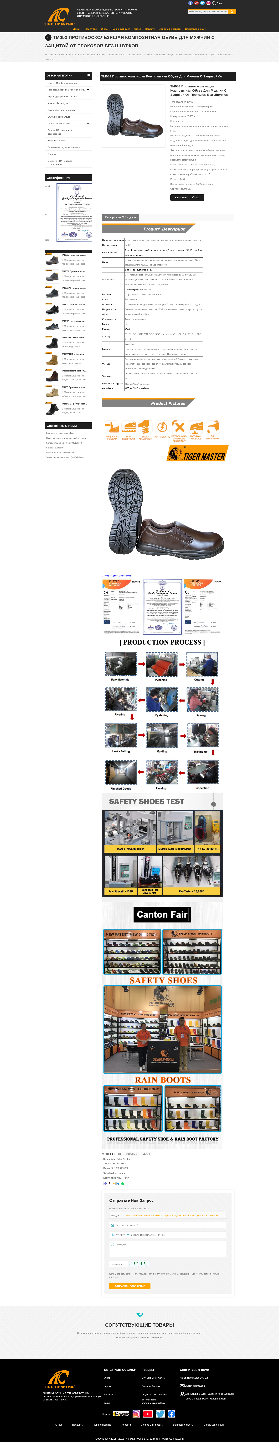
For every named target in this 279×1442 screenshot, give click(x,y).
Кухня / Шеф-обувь (58, 103)
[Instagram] (136, 1414)
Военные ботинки (57, 140)
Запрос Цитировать (152, 1424)
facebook (191, 3)
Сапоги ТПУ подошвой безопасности (60, 132)
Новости (150, 29)
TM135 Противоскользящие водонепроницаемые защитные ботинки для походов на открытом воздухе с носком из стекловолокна (75, 387)
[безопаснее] (121, 1413)
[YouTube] (148, 1414)
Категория (60, 54)
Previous (46, 208)
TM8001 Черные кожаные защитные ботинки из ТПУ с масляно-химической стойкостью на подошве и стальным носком (75, 304)
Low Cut (146, 1154)
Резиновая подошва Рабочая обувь (66, 89)
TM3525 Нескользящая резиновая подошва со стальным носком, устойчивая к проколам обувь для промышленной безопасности (75, 321)
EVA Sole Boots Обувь (59, 116)
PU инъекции (131, 1154)
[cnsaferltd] (118, 1183)
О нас (104, 29)
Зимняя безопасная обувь (61, 110)
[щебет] (160, 1414)
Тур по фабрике (120, 29)
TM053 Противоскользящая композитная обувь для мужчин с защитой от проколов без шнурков (170, 1215)
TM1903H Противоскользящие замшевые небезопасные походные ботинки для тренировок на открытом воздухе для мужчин (75, 354)
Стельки (52, 154)
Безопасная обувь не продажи (64, 147)
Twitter (203, 3)
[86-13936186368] (122, 1183)
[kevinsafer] (105, 1183)
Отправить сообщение (130, 1286)
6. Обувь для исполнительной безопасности (120, 54)
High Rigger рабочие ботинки (63, 96)
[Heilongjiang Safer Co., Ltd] (59, 15)
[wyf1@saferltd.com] (114, 1183)
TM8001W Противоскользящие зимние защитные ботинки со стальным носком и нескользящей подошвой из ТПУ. (75, 288)
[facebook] (171, 1414)
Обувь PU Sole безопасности (82, 54)
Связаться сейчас (187, 197)
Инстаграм (209, 3)
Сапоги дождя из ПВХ (59, 123)
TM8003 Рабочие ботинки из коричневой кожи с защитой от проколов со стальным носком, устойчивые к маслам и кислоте (75, 255)
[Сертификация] (77, 213)
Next (91, 208)
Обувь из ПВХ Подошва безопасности (60, 163)
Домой (77, 29)
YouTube (197, 3)
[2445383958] (109, 1183)
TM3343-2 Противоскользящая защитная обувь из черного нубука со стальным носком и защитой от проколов (75, 404)
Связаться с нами (195, 29)
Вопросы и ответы (170, 29)
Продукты (91, 29)
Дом (51, 54)
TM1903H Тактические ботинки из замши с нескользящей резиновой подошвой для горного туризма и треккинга (75, 337)
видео (137, 29)
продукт (108, 1386)
